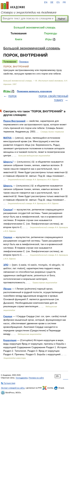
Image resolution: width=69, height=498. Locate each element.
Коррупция (9, 340)
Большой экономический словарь (34, 27)
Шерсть (8, 185)
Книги (18, 39)
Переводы (50, 33)
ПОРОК (12, 96)
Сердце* (8, 209)
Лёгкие (7, 288)
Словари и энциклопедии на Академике (28, 12)
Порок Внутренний (14, 121)
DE (51, 2)
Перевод (23, 61)
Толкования (18, 33)
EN (45, 2)
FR (64, 2)
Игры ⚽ (50, 39)
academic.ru (13, 5)
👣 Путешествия (8, 383)
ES (58, 2)
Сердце (7, 237)
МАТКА (7, 137)
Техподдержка (22, 378)
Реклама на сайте (36, 378)
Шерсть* (8, 161)
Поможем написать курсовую (34, 91)
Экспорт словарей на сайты (13, 388)
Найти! (61, 18)
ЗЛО (5, 264)
